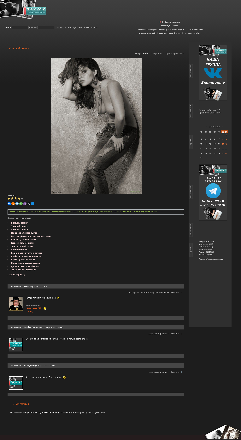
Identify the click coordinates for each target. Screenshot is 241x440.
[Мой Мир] (32, 203)
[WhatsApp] (21, 203)
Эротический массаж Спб (209, 110)
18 (206, 148)
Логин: (8, 27)
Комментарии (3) (16, 274)
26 (210, 153)
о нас (178, 33)
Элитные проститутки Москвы (151, 29)
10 (201, 144)
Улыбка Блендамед (33, 327)
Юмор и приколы (172, 22)
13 (215, 144)
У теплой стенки (19, 222)
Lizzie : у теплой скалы (22, 243)
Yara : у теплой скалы (22, 246)
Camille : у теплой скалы (23, 239)
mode (145, 53)
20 (215, 148)
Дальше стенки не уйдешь (25, 266)
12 (210, 144)
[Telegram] (17, 203)
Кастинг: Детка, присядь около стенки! (31, 236)
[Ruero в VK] (213, 73)
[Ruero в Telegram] (213, 193)
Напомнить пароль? (88, 27)
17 (201, 148)
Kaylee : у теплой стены (23, 259)
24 (201, 153)
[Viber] (24, 203)
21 (219, 148)
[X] (28, 203)
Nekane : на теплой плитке (24, 232)
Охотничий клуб (195, 29)
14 (219, 144)
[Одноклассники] (13, 203)
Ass (25, 286)
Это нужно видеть (176, 29)
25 (206, 153)
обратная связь (166, 33)
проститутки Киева (169, 26)
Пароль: (33, 27)
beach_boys (29, 365)
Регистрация (70, 27)
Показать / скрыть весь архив (211, 259)
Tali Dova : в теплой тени (23, 269)
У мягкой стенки (19, 249)
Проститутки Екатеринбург (210, 113)
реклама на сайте (192, 33)
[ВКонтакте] (9, 203)
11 (206, 144)
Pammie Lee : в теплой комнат (26, 253)
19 (210, 148)
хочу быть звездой (147, 33)
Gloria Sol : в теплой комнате (26, 256)
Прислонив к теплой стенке (25, 263)
